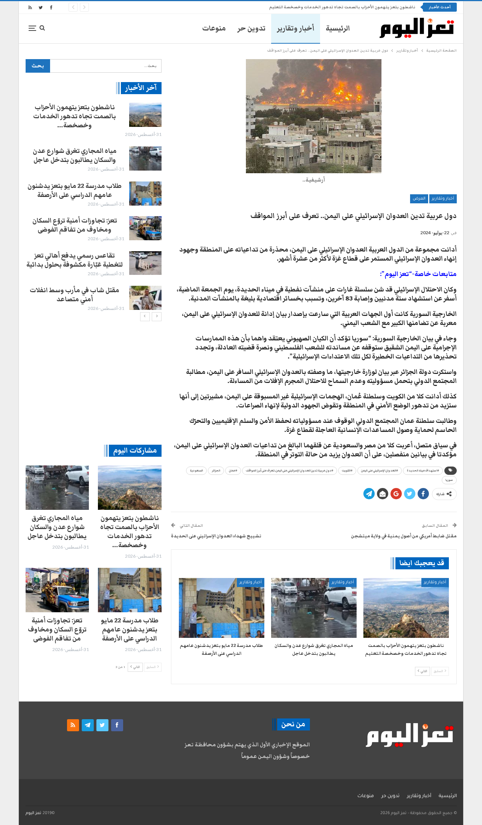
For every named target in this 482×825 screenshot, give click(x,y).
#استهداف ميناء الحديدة (423, 470)
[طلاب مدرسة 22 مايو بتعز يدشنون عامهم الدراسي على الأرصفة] (221, 608)
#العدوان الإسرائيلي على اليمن (379, 470)
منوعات (214, 28)
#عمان (233, 470)
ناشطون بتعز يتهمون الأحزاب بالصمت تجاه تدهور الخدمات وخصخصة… (74, 116)
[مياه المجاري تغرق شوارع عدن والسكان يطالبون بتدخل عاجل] (314, 608)
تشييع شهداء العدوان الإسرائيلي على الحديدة (216, 535)
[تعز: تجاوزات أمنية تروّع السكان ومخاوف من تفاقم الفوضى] (145, 228)
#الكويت (347, 470)
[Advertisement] (94, 382)
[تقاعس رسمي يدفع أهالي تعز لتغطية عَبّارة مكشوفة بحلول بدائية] (145, 263)
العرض (419, 199)
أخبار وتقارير (295, 28)
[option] (93, 207)
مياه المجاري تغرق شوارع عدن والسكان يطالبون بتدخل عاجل (75, 155)
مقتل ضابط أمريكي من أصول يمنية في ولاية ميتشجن (404, 535)
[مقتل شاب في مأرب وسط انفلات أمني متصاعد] (145, 298)
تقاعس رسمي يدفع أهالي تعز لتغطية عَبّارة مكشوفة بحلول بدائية (74, 260)
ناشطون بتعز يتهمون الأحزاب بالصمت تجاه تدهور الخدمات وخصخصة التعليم (342, 7)
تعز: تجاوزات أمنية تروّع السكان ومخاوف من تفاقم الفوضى (74, 225)
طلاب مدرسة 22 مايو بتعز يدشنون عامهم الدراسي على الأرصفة (74, 190)
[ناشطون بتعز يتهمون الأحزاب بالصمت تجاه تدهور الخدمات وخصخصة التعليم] (406, 608)
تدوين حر (251, 28)
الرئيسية (338, 28)
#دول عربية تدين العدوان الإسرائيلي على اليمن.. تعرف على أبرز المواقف (289, 470)
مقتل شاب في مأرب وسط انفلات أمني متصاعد (74, 294)
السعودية (196, 470)
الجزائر (216, 470)
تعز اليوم (33, 813)
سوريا (449, 480)
